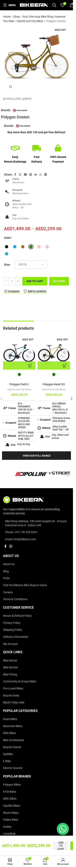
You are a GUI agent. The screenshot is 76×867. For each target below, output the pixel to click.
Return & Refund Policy (17, 616)
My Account (10, 643)
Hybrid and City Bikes (30, 21)
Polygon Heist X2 (54, 384)
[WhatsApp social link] (40, 174)
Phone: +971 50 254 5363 (21, 532)
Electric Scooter (12, 768)
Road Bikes (10, 719)
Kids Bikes (9, 733)
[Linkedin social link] (35, 174)
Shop (16, 16)
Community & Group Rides (19, 681)
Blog (6, 571)
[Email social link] (25, 174)
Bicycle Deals (11, 695)
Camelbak (9, 833)
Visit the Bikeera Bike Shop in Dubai (25, 585)
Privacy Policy (11, 622)
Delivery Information (15, 636)
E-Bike (7, 761)
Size (7, 264)
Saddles (8, 754)
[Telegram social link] (45, 174)
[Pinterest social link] (30, 174)
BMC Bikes (9, 798)
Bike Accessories (13, 740)
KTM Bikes (9, 791)
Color (7, 237)
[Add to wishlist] (29, 352)
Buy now (59, 281)
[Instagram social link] (10, 546)
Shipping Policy (12, 630)
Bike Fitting (10, 674)
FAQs (6, 578)
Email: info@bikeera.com (20, 539)
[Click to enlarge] (10, 86)
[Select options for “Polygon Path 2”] (19, 365)
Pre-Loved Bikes (13, 688)
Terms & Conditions (15, 599)
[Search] (54, 5)
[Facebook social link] (15, 174)
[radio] (6, 246)
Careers (8, 592)
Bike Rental (10, 660)
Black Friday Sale (13, 702)
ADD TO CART (34, 281)
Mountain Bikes (12, 726)
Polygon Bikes (12, 784)
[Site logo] (34, 4)
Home (7, 16)
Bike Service (10, 667)
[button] (71, 398)
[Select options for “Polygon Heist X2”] (53, 365)
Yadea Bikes (10, 819)
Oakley (7, 826)
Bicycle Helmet (12, 747)
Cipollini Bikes (11, 805)
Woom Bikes (10, 812)
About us (8, 564)
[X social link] (20, 174)
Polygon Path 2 (19, 384)
